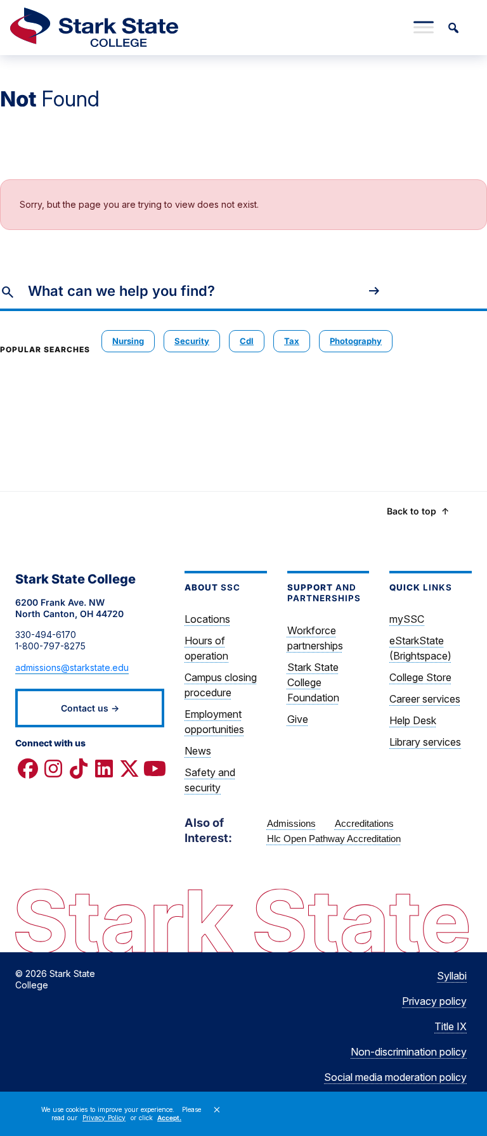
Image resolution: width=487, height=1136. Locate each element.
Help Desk (412, 720)
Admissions (291, 823)
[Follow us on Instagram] (53, 768)
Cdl (247, 341)
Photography (356, 341)
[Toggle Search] (452, 27)
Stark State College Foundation (313, 682)
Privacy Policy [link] (104, 1117)
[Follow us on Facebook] (28, 768)
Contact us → (90, 708)
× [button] (217, 1110)
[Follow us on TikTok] (78, 768)
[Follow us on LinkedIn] (104, 768)
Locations (207, 619)
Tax (291, 341)
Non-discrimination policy (409, 1051)
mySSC (406, 619)
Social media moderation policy (395, 1077)
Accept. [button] (169, 1117)
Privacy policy (434, 1001)
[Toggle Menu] (423, 27)
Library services (425, 742)
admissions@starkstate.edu (72, 667)
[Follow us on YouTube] (154, 768)
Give (297, 719)
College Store (420, 677)
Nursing (128, 341)
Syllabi (452, 975)
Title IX (450, 1026)
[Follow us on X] (129, 768)
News (198, 750)
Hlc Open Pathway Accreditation (334, 838)
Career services (424, 698)
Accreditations (364, 823)
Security (191, 341)
